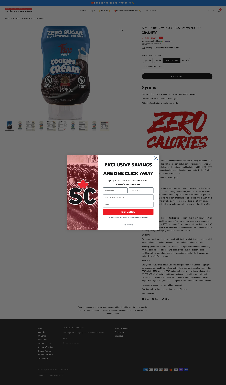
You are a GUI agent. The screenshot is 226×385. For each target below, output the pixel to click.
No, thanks (128, 224)
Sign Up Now (128, 212)
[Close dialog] (156, 158)
